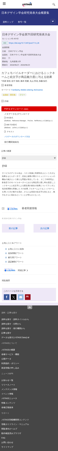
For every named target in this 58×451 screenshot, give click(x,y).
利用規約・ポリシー (10, 363)
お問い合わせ (7, 442)
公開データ (6, 358)
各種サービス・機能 (10, 354)
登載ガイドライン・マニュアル (15, 424)
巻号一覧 (22, 21)
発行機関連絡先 (11, 141)
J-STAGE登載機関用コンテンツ (15, 419)
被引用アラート (15, 257)
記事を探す (6, 332)
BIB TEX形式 (11, 124)
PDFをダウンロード (16, 108)
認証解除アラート (16, 261)
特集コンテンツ (8, 402)
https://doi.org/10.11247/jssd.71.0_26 (24, 43)
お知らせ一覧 (7, 380)
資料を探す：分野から (11, 323)
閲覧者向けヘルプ (9, 428)
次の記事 (44, 228)
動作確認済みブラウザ (11, 433)
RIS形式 (9, 117)
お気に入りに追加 (16, 249)
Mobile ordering (27, 90)
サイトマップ (7, 446)
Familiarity (15, 90)
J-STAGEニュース (9, 398)
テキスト (10, 131)
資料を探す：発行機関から (13, 328)
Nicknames (38, 90)
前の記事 (13, 228)
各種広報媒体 (7, 407)
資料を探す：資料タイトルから (15, 319)
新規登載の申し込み (10, 367)
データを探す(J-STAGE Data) (14, 337)
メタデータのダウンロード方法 (17, 136)
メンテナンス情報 (9, 389)
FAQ (3, 437)
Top (29, 307)
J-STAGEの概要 (8, 349)
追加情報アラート (16, 253)
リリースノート (8, 384)
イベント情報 (7, 393)
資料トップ (8, 21)
